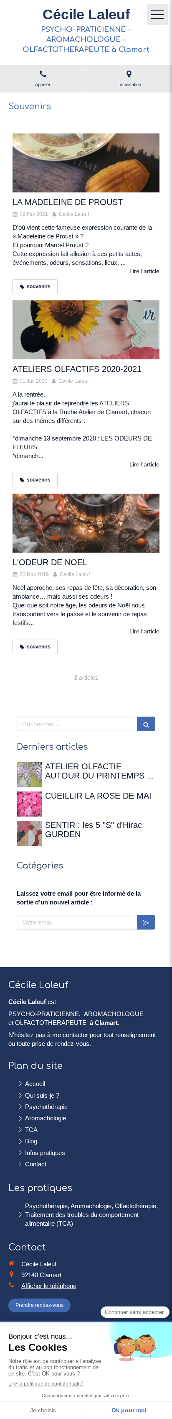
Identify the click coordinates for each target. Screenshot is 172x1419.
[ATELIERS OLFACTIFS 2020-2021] (86, 329)
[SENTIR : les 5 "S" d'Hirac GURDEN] (29, 833)
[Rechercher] (146, 724)
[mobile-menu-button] (157, 14)
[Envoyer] (146, 922)
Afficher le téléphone (48, 1285)
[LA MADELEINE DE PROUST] (86, 162)
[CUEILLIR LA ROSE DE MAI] (29, 804)
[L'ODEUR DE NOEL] (86, 523)
